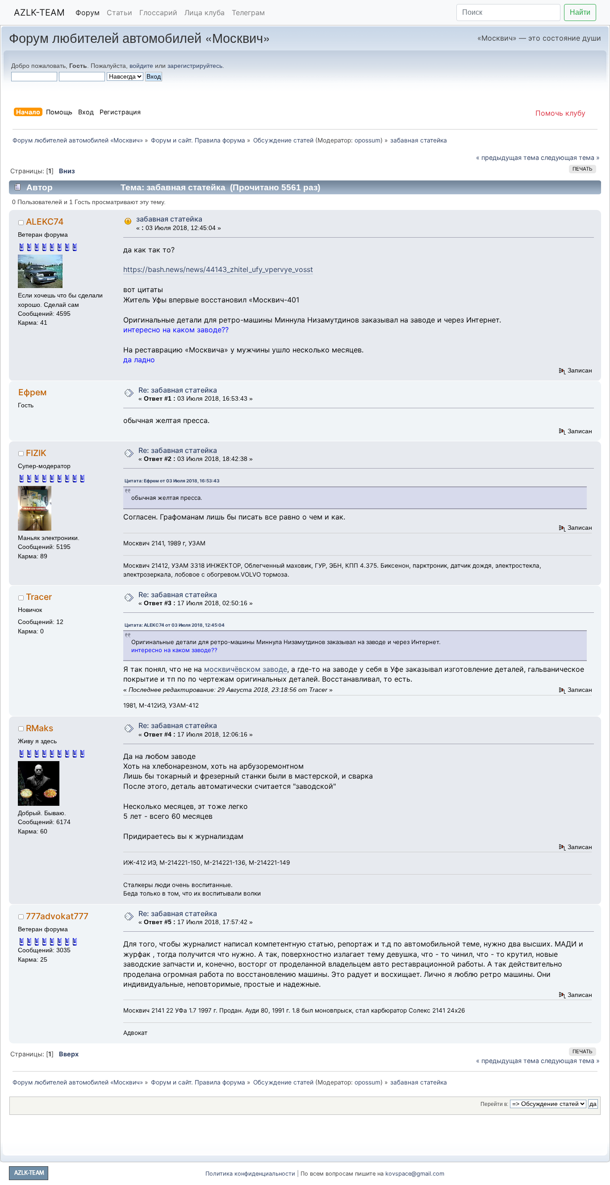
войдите (141, 65)
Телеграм (248, 12)
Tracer (39, 596)
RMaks (39, 728)
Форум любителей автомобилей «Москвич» (139, 37)
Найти (580, 12)
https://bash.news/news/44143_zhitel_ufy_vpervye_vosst (218, 269)
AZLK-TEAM (39, 12)
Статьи (119, 12)
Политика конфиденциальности (250, 1173)
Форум (87, 12)
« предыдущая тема (507, 157)
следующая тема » (570, 157)
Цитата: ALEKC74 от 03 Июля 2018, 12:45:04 (175, 625)
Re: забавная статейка (177, 389)
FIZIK (36, 453)
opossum (367, 140)
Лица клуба (204, 12)
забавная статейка (169, 218)
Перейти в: (494, 1104)
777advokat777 (57, 916)
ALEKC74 (45, 221)
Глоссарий (158, 12)
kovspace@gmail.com (414, 1173)
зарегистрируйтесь (194, 65)
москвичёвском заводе (245, 669)
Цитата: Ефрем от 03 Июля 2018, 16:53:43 (172, 480)
